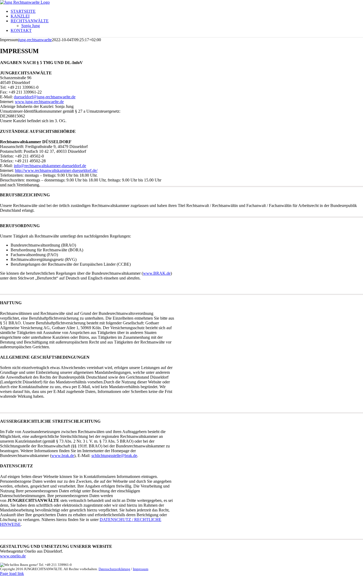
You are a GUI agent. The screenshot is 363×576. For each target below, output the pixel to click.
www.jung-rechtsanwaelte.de (39, 101)
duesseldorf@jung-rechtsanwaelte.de (44, 97)
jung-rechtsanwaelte (35, 39)
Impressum (140, 569)
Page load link (12, 573)
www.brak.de (62, 455)
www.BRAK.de (157, 273)
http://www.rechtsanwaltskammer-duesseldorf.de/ (56, 170)
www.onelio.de (13, 556)
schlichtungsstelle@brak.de (114, 455)
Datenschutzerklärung (114, 569)
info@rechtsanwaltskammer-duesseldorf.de (50, 165)
